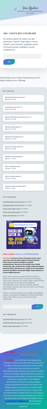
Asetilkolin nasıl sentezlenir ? (14, 156)
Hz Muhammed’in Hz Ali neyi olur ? (14, 202)
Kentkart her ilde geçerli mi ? (14, 137)
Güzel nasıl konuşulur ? (10, 215)
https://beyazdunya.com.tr (29, 78)
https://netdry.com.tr (9, 80)
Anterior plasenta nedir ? (13, 166)
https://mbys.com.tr (8, 78)
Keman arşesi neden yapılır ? (12, 208)
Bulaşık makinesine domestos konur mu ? (18, 117)
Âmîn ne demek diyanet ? (13, 176)
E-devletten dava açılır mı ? (14, 107)
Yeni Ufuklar (30, 8)
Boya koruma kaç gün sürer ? (14, 146)
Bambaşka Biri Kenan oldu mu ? (15, 97)
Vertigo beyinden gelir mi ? (13, 127)
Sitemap (21, 80)
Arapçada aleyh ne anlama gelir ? (15, 186)
